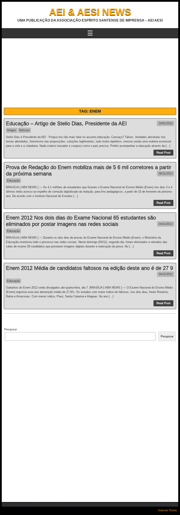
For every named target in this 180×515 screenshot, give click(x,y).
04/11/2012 (166, 224)
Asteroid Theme (167, 510)
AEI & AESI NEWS (90, 11)
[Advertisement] (90, 71)
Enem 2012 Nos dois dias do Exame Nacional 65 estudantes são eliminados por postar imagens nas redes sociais (81, 221)
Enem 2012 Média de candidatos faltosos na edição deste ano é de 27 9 (89, 268)
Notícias (24, 130)
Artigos (11, 130)
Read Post (163, 152)
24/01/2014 (165, 123)
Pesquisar (10, 329)
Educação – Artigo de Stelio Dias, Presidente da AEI (66, 123)
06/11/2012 (166, 173)
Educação (13, 180)
